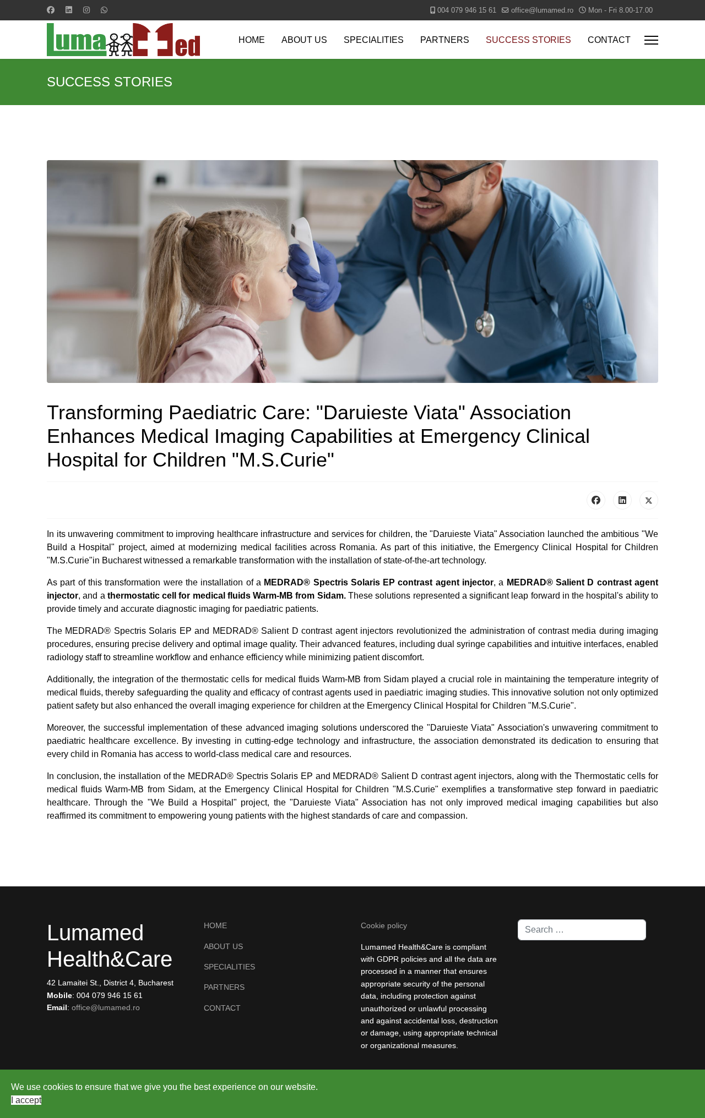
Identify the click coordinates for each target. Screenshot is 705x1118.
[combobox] (582, 929)
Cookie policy (384, 925)
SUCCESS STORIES (528, 40)
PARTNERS (444, 40)
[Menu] (651, 40)
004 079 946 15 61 (466, 10)
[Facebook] (51, 10)
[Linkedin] (69, 10)
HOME (251, 40)
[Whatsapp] (104, 10)
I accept (26, 1100)
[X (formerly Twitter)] (648, 500)
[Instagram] (86, 10)
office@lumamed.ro (542, 10)
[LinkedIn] (622, 500)
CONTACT (609, 40)
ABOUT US (304, 40)
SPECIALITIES (374, 40)
